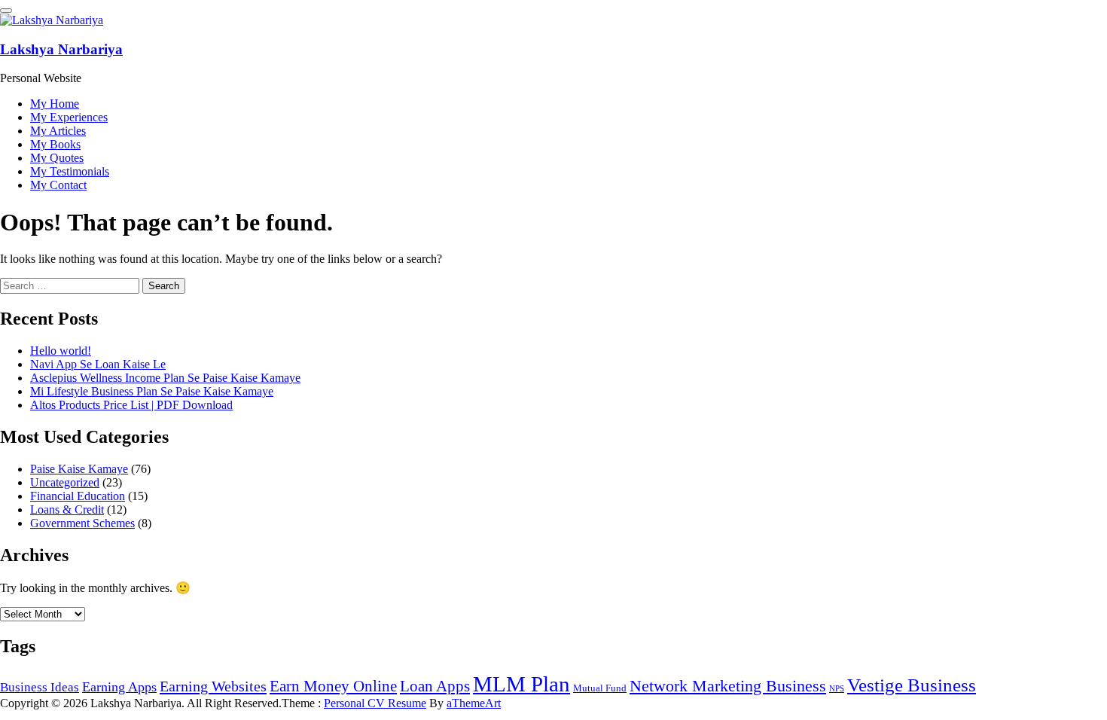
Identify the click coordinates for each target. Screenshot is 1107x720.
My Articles (58, 130)
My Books (55, 144)
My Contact (58, 184)
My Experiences (69, 117)
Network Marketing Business (728, 686)
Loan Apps (435, 686)
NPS (836, 689)
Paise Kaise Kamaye (79, 468)
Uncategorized (64, 482)
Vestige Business (911, 685)
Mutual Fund (600, 688)
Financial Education (77, 496)
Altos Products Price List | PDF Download (131, 404)
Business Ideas (39, 687)
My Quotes (57, 157)
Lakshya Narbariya (61, 49)
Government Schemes (82, 523)
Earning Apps (119, 686)
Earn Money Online (333, 686)
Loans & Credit (67, 509)
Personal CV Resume (375, 703)
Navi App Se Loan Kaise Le (98, 364)
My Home (54, 103)
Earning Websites (213, 686)
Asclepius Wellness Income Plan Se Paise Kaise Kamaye (165, 377)
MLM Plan (521, 684)
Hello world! (60, 350)
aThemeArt (474, 703)
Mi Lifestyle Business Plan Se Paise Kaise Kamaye (151, 391)
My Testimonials (69, 171)
